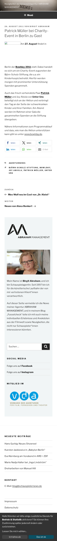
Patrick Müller (33, 170)
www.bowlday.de (33, 134)
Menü (30, 15)
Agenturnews (17, 163)
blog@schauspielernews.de (27, 486)
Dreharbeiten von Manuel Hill (20, 468)
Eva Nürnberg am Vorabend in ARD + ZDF (26, 456)
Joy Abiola (15, 170)
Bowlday (45, 168)
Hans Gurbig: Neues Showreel (20, 443)
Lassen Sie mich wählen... (14, 531)
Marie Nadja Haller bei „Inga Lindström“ (26, 462)
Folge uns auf (19, 366)
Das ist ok (41, 537)
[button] (12, 142)
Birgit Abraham (40, 26)
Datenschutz (11, 507)
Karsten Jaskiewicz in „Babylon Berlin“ (25, 450)
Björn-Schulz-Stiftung (23, 168)
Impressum (11, 501)
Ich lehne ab (15, 537)
